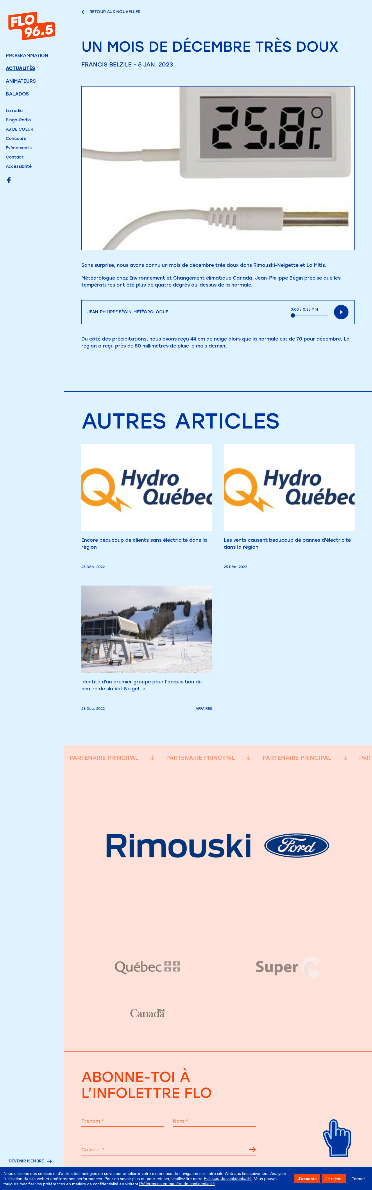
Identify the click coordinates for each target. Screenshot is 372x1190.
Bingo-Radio (18, 120)
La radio (14, 110)
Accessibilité (19, 166)
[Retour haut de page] (337, 1164)
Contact (15, 157)
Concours (16, 138)
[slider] (309, 315)
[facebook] (9, 180)
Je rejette (334, 1178)
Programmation (27, 55)
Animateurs (21, 81)
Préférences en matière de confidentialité (177, 1183)
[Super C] (288, 967)
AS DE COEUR (19, 129)
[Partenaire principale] (218, 917)
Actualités (20, 68)
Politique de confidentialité (228, 1178)
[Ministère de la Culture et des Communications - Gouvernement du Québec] (147, 967)
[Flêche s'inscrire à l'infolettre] (252, 1150)
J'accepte (307, 1178)
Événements (19, 147)
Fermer (358, 1178)
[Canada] (147, 1013)
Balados (17, 94)
